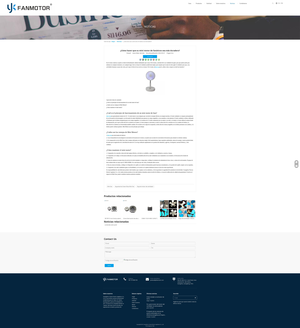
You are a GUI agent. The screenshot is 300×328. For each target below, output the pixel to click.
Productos (134, 298)
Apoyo (133, 304)
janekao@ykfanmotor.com (157, 280)
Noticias (134, 306)
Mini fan (109, 186)
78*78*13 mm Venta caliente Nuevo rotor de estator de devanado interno (113, 218)
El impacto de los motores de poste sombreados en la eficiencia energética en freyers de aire (156, 314)
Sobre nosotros (136, 302)
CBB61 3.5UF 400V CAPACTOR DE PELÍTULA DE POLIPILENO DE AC (150, 218)
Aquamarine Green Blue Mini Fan (124, 186)
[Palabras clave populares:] (272, 3)
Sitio (172, 53)
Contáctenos (135, 308)
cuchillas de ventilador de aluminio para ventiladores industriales (168, 218)
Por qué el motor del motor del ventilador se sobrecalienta (156, 305)
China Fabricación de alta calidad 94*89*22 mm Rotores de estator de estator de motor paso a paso (131, 218)
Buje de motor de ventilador (145, 186)
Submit (109, 265)
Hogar (133, 296)
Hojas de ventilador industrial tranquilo (186, 218)
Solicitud (134, 300)
